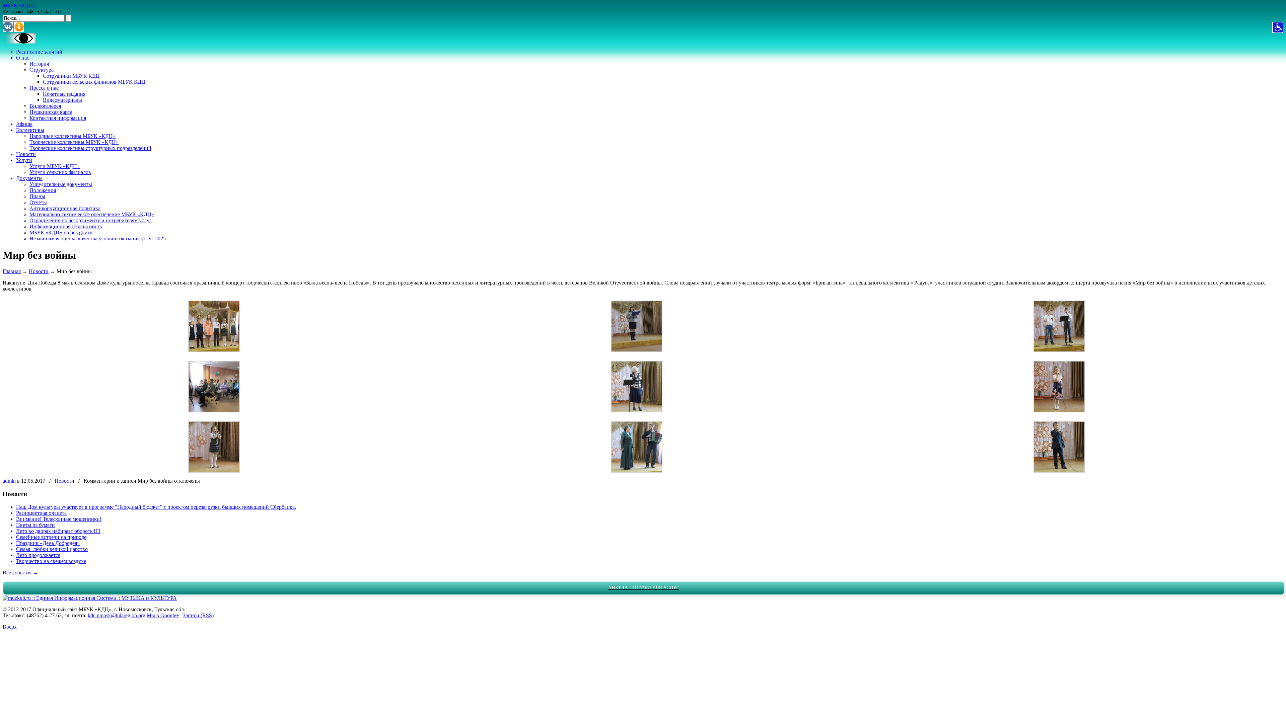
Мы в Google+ (163, 615)
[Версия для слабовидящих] (19, 42)
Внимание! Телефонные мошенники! (58, 519)
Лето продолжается (38, 555)
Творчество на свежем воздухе (51, 561)
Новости (39, 271)
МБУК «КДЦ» (19, 5)
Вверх (10, 627)
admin (9, 481)
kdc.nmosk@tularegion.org (116, 615)
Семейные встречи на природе (51, 537)
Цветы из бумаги (35, 525)
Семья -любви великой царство (52, 549)
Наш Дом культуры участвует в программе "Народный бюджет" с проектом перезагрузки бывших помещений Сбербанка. (156, 507)
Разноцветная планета (41, 513)
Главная (12, 271)
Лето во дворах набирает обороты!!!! (58, 531)
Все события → (20, 572)
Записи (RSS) (198, 615)
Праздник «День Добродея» (48, 543)
